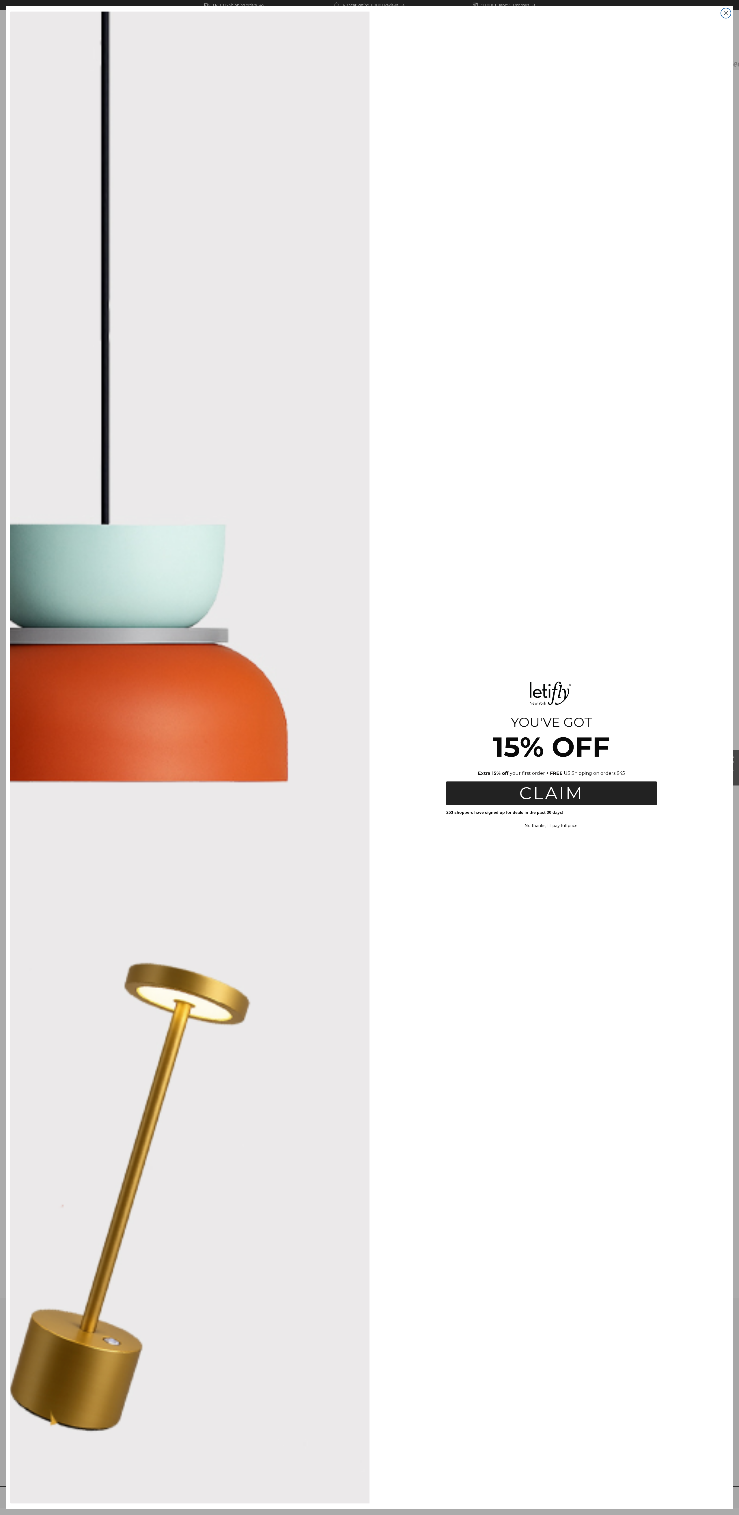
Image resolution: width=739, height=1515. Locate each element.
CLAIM (551, 793)
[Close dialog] (726, 13)
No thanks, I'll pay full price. (551, 825)
